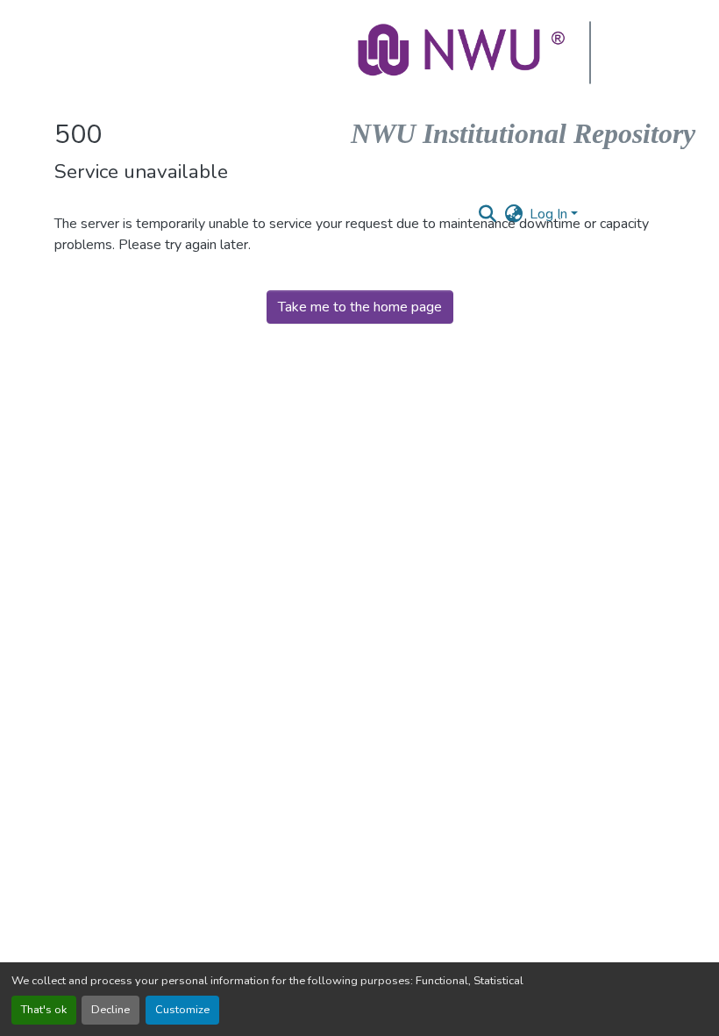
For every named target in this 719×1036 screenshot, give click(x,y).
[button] (463, 53)
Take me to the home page (360, 307)
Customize (182, 1010)
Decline (110, 1010)
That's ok (44, 1010)
